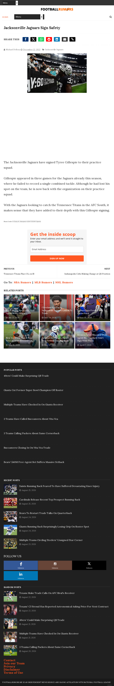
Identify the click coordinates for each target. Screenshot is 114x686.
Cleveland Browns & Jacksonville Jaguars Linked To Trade (57, 310)
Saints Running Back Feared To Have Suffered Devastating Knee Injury (59, 486)
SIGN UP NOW (57, 258)
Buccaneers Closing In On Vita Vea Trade (27, 447)
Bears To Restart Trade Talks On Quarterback (45, 513)
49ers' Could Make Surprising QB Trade (26, 375)
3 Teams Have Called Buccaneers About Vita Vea (31, 418)
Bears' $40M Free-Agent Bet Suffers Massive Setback (34, 462)
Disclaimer (12, 669)
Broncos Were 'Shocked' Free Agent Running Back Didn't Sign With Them (92, 338)
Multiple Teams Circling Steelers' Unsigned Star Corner (51, 540)
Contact (9, 660)
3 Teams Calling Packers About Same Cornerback (31, 433)
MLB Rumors (43, 282)
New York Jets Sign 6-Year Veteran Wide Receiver (19, 339)
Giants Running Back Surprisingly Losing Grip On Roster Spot (54, 526)
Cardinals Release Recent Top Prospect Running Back (49, 499)
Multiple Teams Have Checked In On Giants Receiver (33, 404)
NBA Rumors (22, 282)
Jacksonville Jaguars (54, 49)
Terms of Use (13, 672)
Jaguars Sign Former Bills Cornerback (90, 312)
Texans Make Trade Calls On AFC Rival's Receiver (47, 593)
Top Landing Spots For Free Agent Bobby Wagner (20, 312)
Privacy (9, 666)
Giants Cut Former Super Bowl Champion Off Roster (33, 390)
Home (5, 17)
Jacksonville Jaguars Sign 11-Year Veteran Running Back (56, 339)
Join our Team (14, 663)
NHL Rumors (64, 282)
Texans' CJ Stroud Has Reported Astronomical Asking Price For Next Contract (64, 606)
